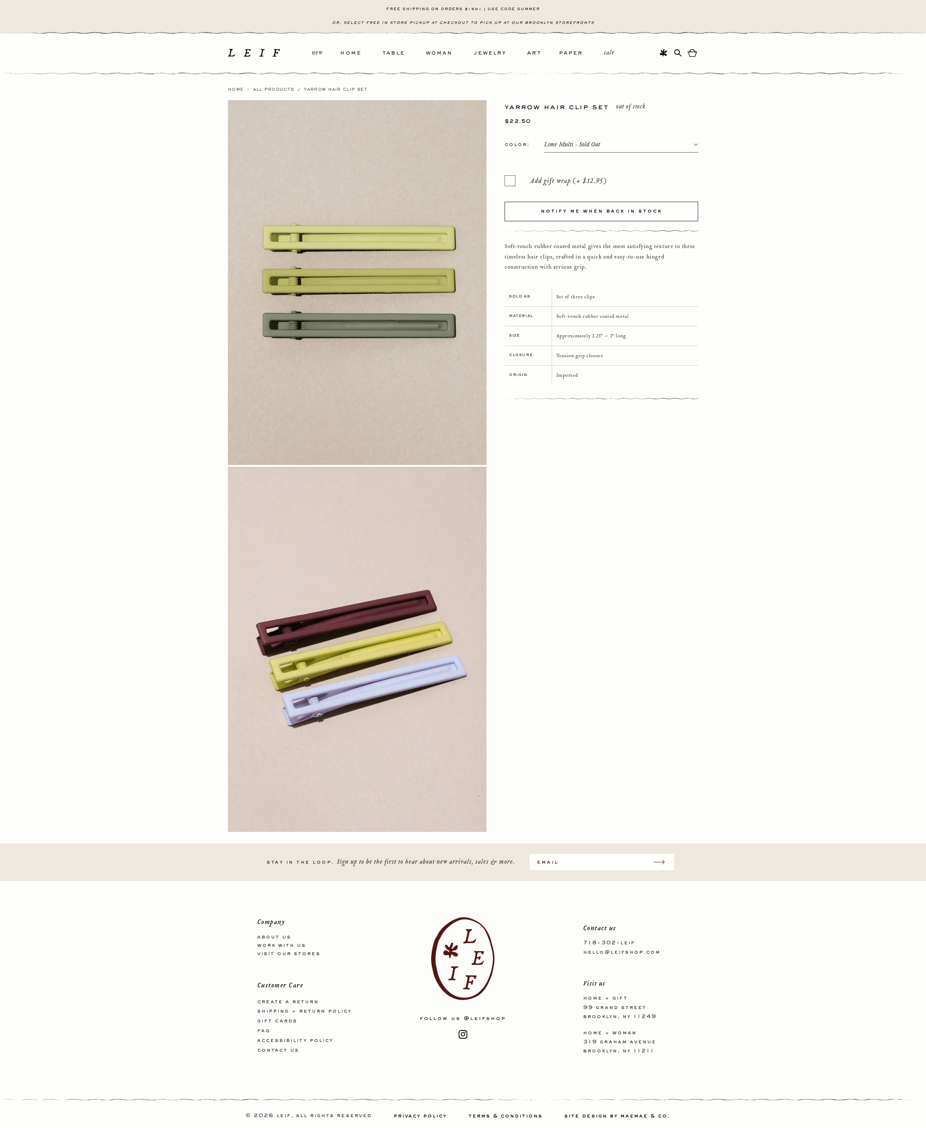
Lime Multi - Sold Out (572, 145)
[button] (361, 53)
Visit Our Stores (288, 953)
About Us (274, 937)
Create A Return (288, 1001)
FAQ (263, 1030)
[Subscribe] (663, 862)
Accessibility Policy (295, 1040)
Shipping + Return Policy (304, 1011)
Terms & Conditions (505, 1116)
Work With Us (281, 945)
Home (236, 89)
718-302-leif (609, 942)
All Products (273, 89)
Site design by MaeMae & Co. (617, 1116)
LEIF (283, 1116)
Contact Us (278, 1049)
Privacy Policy (420, 1116)
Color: (517, 144)
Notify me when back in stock (601, 211)
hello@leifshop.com (621, 951)
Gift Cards (277, 1021)
